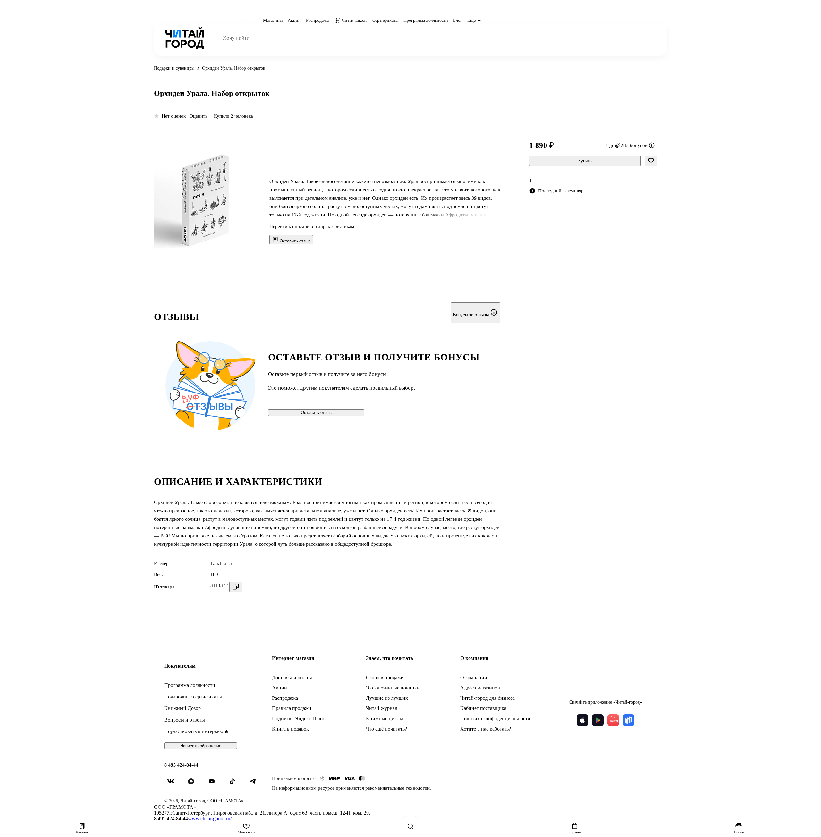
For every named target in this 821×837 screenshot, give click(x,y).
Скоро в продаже (384, 677)
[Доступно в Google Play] (598, 720)
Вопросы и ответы (184, 720)
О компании (473, 677)
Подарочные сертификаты (193, 696)
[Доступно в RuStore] (628, 720)
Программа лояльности (189, 685)
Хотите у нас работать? (485, 728)
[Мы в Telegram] (255, 784)
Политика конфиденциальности (495, 718)
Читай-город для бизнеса (487, 698)
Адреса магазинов (480, 687)
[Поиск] (410, 826)
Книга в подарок (290, 728)
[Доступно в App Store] (582, 720)
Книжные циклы (384, 718)
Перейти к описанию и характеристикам (311, 226)
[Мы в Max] (194, 784)
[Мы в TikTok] (235, 784)
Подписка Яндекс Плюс (298, 718)
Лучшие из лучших (387, 698)
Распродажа (285, 698)
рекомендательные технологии (397, 787)
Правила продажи (291, 708)
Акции (279, 687)
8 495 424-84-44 (181, 765)
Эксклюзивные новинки (393, 687)
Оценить (198, 116)
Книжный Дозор (182, 708)
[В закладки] (651, 161)
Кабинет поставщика (483, 708)
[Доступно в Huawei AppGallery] (613, 720)
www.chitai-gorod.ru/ (210, 818)
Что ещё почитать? (386, 728)
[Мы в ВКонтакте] (173, 784)
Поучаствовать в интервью (193, 731)
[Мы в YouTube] (214, 784)
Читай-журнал (381, 708)
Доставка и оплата (292, 677)
